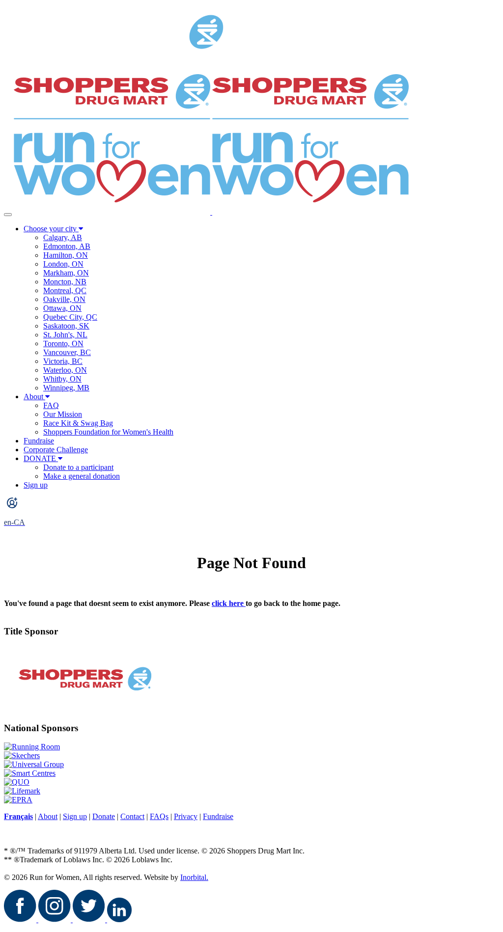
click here (229, 603)
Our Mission (62, 414)
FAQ (51, 405)
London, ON (63, 264)
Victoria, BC (63, 361)
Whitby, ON (62, 379)
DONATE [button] (41, 458)
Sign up (36, 485)
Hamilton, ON (65, 255)
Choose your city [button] (51, 228)
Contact (132, 816)
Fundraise (39, 441)
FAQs (159, 816)
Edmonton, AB (66, 246)
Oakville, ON (64, 299)
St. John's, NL (65, 334)
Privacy (185, 816)
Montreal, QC (64, 290)
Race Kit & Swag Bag (78, 423)
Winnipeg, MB (66, 388)
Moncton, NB (64, 281)
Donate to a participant (78, 467)
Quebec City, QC (70, 317)
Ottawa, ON (62, 308)
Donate (103, 816)
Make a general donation (81, 476)
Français (18, 816)
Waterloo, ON (65, 370)
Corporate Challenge (56, 449)
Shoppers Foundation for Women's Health (108, 432)
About (33, 396)
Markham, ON (66, 273)
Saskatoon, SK (66, 326)
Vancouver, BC (67, 352)
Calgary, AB (62, 237)
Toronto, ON (63, 343)
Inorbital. (194, 877)
